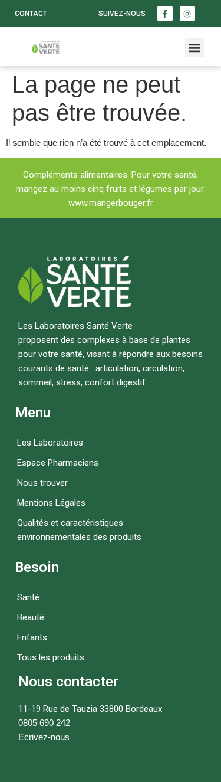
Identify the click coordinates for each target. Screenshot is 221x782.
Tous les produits (50, 657)
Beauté (30, 617)
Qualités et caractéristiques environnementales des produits (79, 530)
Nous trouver (42, 482)
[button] (194, 47)
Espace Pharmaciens (57, 462)
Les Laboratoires (50, 442)
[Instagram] (187, 13)
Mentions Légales (51, 503)
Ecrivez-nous (44, 737)
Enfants (32, 637)
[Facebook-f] (165, 13)
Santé (28, 597)
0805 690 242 (44, 723)
